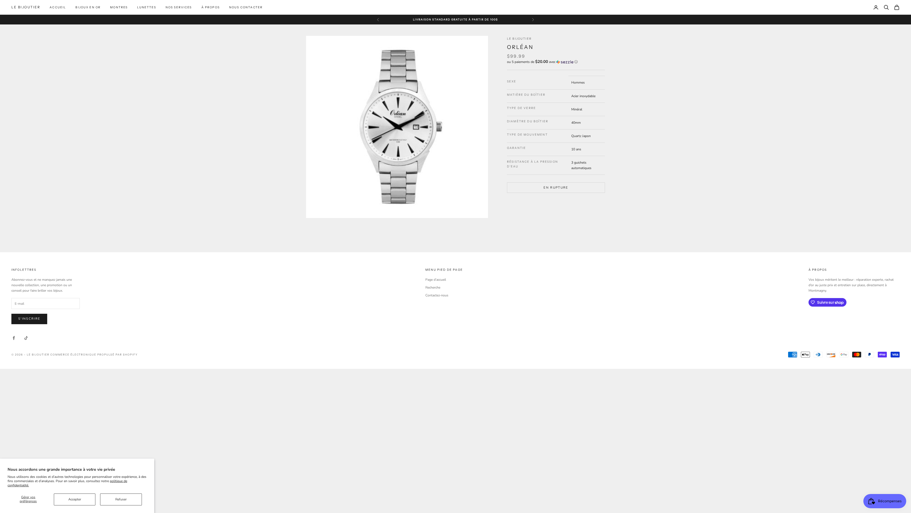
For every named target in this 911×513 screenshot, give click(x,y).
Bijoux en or (88, 7)
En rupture (556, 187)
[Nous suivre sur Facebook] (13, 338)
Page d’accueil (435, 279)
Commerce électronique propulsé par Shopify (94, 354)
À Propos (210, 7)
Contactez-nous (436, 295)
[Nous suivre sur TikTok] (26, 338)
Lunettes (146, 7)
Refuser (121, 499)
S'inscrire (29, 319)
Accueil (58, 7)
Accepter (74, 499)
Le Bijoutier (519, 38)
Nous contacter (246, 7)
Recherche (432, 287)
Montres (119, 7)
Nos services (179, 7)
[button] (556, 62)
